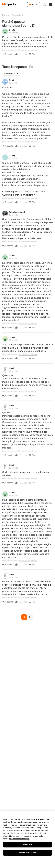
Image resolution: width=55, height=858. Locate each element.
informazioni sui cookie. (19, 838)
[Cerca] (44, 4)
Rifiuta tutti (27, 844)
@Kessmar (8, 375)
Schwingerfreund (17, 212)
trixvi (11, 368)
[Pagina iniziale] (9, 4)
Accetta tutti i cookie (27, 852)
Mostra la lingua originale (28, 50)
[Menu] (50, 5)
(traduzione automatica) (10, 50)
